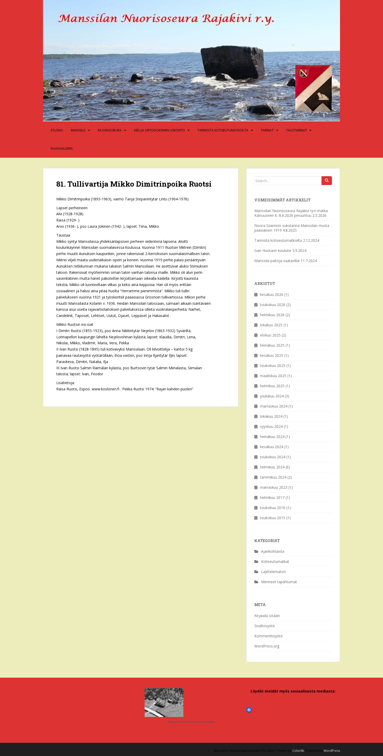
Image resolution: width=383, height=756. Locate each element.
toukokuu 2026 (272, 304)
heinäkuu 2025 (272, 345)
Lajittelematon (273, 571)
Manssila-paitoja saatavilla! (277, 260)
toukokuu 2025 (272, 365)
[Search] (327, 180)
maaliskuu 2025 (273, 375)
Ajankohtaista (272, 551)
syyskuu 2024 (271, 426)
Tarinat (267, 130)
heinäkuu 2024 (272, 436)
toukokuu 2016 (272, 507)
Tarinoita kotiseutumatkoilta (222, 130)
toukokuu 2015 (272, 517)
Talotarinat (296, 130)
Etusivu (57, 130)
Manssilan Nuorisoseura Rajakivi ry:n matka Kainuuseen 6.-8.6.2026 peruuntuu (291, 213)
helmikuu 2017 (272, 497)
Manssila (78, 130)
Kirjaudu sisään (267, 615)
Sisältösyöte (264, 625)
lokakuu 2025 (271, 324)
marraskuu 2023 (273, 487)
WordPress (332, 750)
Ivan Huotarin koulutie (272, 250)
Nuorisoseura (109, 130)
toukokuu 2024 (272, 456)
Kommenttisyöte (268, 635)
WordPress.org (266, 646)
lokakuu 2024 (271, 416)
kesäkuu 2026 (271, 294)
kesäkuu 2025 (271, 355)
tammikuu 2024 (273, 477)
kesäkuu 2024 (271, 446)
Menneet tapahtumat (279, 581)
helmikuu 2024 (272, 467)
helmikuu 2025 (272, 385)
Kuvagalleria (62, 148)
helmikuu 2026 (272, 314)
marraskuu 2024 (273, 406)
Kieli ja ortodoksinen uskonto (159, 130)
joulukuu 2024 (272, 395)
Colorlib (298, 750)
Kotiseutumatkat (275, 561)
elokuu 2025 (270, 335)
